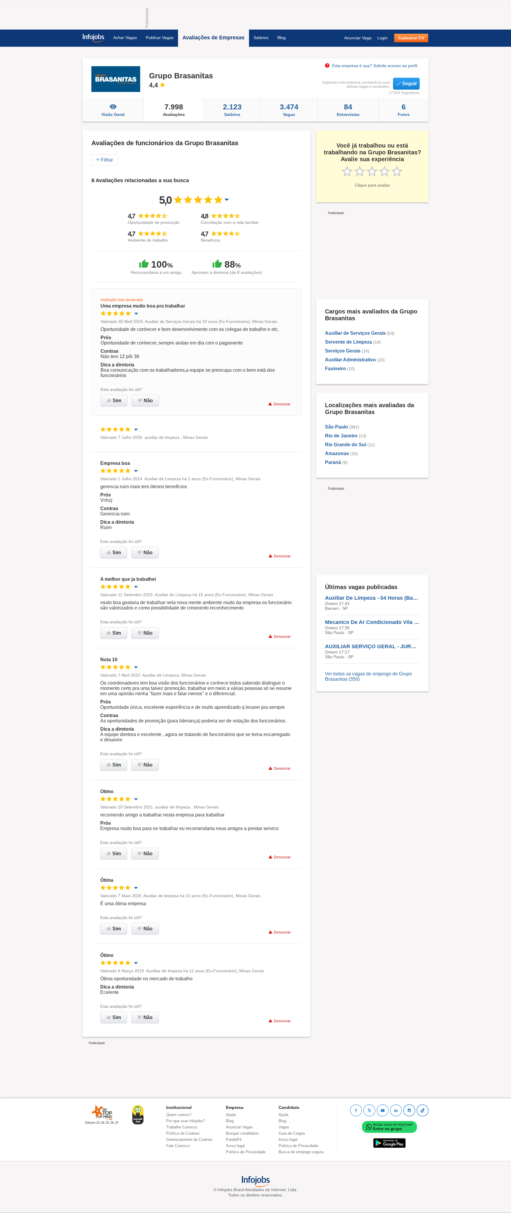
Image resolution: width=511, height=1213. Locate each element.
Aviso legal (235, 1146)
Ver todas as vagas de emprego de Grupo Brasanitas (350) (368, 676)
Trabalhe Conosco (181, 1127)
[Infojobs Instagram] (409, 1110)
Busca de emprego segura (301, 1152)
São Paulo (336, 426)
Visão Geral (112, 114)
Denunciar (282, 404)
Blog (281, 37)
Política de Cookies (183, 1133)
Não (148, 400)
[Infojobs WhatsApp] (389, 1127)
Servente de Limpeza (348, 342)
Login (382, 37)
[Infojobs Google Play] (389, 1143)
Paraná (333, 462)
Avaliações (174, 110)
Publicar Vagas (160, 37)
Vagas (289, 110)
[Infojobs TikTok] (422, 1110)
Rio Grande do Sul (345, 444)
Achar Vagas (125, 37)
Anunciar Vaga (357, 37)
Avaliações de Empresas (213, 38)
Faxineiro (335, 368)
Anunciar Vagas (239, 1127)
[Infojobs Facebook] (356, 1110)
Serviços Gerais (342, 350)
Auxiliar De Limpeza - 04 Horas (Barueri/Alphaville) (372, 598)
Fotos (404, 110)
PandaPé (234, 1139)
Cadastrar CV (411, 37)
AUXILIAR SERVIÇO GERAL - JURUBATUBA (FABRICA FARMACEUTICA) (372, 646)
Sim (117, 400)
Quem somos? (178, 1114)
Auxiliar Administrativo (350, 359)
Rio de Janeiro (341, 435)
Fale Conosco (178, 1146)
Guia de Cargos (292, 1133)
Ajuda (231, 1114)
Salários (261, 37)
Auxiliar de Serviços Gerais (355, 333)
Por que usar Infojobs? (185, 1121)
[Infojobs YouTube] (383, 1110)
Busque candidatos (242, 1133)
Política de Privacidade (246, 1152)
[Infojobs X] (369, 1110)
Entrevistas (348, 110)
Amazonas (337, 453)
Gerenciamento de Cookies (189, 1139)
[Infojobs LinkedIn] (396, 1110)
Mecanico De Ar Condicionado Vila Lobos (372, 622)
